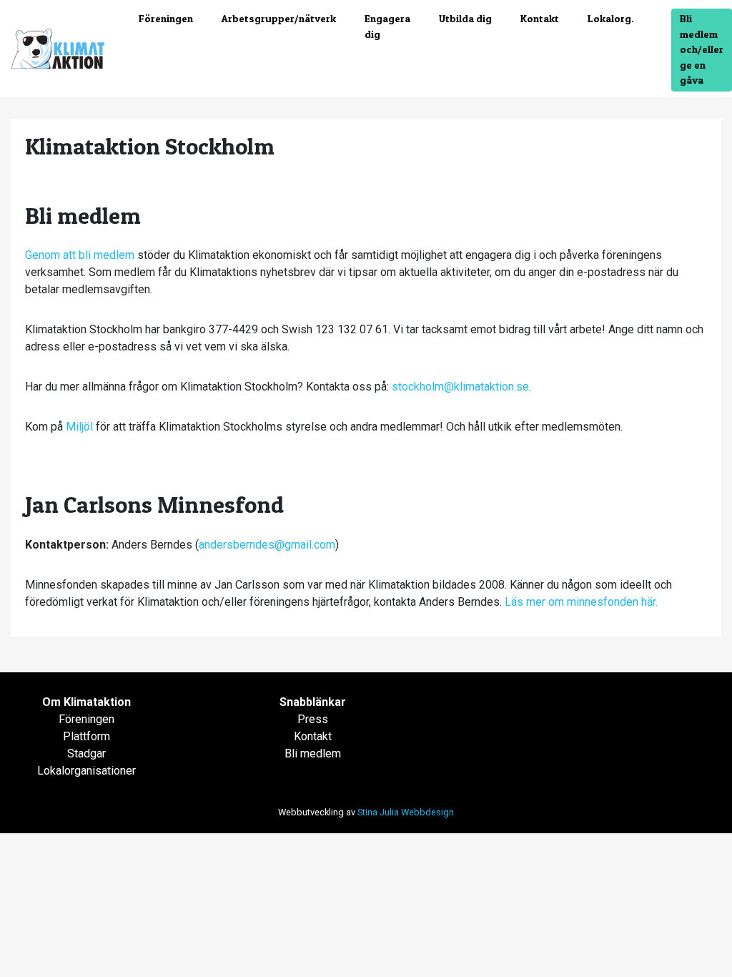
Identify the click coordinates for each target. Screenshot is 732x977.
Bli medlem (313, 753)
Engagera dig (387, 26)
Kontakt (539, 18)
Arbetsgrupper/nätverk (279, 18)
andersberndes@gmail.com (267, 544)
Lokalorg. (611, 18)
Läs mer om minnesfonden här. (581, 602)
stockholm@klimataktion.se (460, 386)
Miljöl (81, 426)
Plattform (86, 736)
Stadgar (86, 753)
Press (312, 719)
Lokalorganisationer (86, 770)
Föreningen (166, 18)
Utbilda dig (465, 18)
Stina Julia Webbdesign (405, 812)
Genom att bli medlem (79, 255)
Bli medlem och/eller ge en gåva (701, 49)
